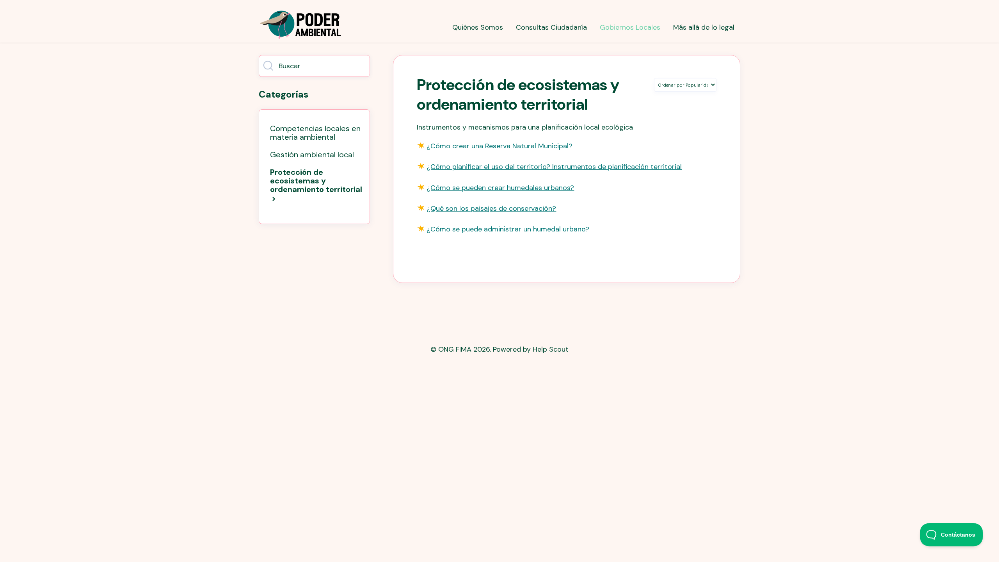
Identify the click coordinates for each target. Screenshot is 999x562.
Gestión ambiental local (312, 154)
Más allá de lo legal (703, 27)
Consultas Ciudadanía (551, 27)
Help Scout (551, 349)
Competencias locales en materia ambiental (315, 132)
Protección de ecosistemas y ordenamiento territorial (316, 180)
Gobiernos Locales (630, 27)
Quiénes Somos (477, 27)
